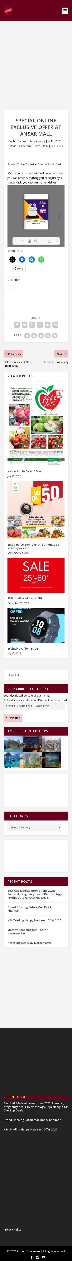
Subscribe (13, 718)
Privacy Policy (13, 1229)
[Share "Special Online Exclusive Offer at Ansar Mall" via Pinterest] (32, 325)
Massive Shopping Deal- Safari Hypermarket (27, 931)
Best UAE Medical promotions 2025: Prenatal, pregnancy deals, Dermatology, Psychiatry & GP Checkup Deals (35, 894)
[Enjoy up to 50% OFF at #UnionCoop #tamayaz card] (36, 510)
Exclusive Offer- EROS (23, 648)
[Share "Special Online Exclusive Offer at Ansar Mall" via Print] (55, 325)
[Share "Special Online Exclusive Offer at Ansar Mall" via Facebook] (17, 325)
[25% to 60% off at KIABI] (36, 575)
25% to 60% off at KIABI (24, 598)
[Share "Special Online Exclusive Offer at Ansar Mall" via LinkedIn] (40, 325)
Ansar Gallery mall (20, 146)
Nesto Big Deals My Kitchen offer (29, 943)
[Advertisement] (36, 65)
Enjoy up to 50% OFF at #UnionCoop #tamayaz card (33, 546)
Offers (36, 146)
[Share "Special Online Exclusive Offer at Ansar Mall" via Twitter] (24, 325)
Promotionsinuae (28, 1251)
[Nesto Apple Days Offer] (36, 425)
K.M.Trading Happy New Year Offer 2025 (34, 920)
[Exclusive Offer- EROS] (36, 625)
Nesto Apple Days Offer (24, 471)
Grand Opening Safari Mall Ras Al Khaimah (29, 908)
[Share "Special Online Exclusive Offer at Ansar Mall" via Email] (47, 325)
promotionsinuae (32, 141)
